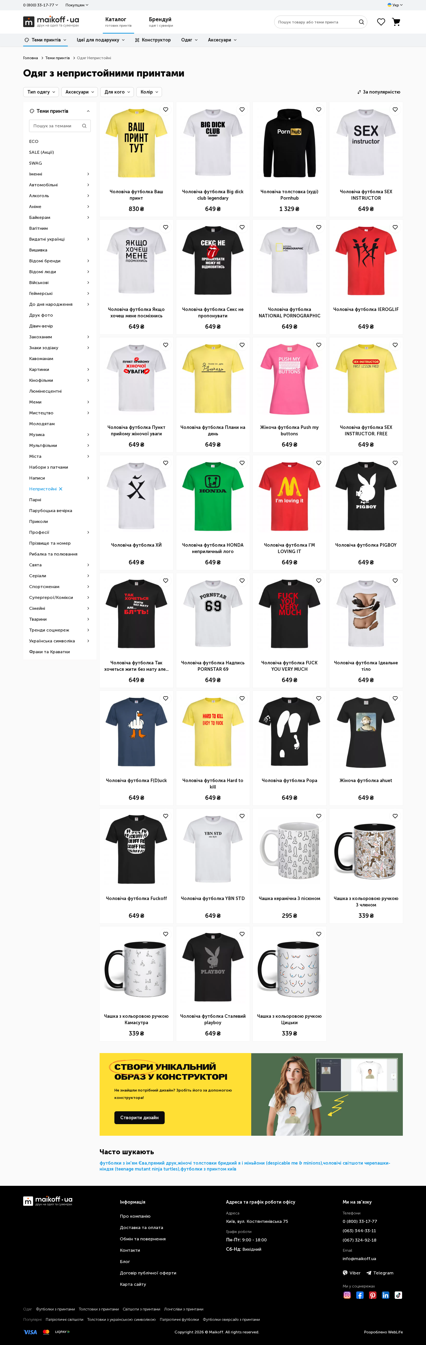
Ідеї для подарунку (98, 40)
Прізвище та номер (50, 543)
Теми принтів (46, 40)
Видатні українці (47, 239)
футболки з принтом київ (208, 1169)
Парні (35, 499)
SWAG (35, 163)
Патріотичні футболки (179, 1319)
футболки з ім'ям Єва (123, 1163)
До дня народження (50, 304)
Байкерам (39, 217)
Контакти (130, 1250)
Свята (35, 565)
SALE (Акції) (41, 152)
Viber (355, 1273)
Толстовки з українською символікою (121, 1319)
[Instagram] (347, 1295)
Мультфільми (43, 445)
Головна (30, 58)
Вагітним (38, 228)
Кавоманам (41, 358)
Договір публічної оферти (148, 1273)
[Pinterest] (372, 1295)
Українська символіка (52, 641)
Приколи (38, 521)
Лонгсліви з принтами (183, 1309)
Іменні (35, 174)
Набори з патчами (48, 467)
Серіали (37, 575)
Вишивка (38, 250)
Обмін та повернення (143, 1239)
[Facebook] (359, 1295)
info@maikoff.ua (359, 1258)
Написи (37, 478)
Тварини (38, 619)
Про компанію (135, 1216)
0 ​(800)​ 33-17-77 (38, 5)
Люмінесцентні (45, 391)
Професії (39, 532)
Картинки (39, 369)
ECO (33, 141)
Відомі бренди (44, 261)
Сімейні (37, 608)
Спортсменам (44, 586)
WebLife (395, 1332)
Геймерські (41, 293)
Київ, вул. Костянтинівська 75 (257, 1221)
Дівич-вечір (41, 326)
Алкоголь (39, 195)
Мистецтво (41, 413)
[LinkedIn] (385, 1295)
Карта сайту (133, 1284)
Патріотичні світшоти (64, 1319)
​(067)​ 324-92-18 (359, 1240)
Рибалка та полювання (53, 554)
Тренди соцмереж (49, 630)
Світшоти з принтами (141, 1309)
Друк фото (41, 315)
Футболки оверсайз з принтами (231, 1319)
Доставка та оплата (141, 1227)
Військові (39, 282)
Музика (37, 434)
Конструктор (156, 40)
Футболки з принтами (55, 1309)
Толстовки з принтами (99, 1309)
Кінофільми (41, 380)
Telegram (383, 1273)
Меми (35, 402)
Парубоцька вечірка (50, 510)
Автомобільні (43, 185)
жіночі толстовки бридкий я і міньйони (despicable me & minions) (250, 1163)
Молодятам (42, 423)
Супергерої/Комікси (51, 597)
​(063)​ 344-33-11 (359, 1230)
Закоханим (40, 337)
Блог (125, 1261)
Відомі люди (42, 271)
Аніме (35, 206)
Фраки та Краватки (49, 651)
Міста (35, 456)
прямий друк (162, 1163)
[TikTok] (398, 1295)
